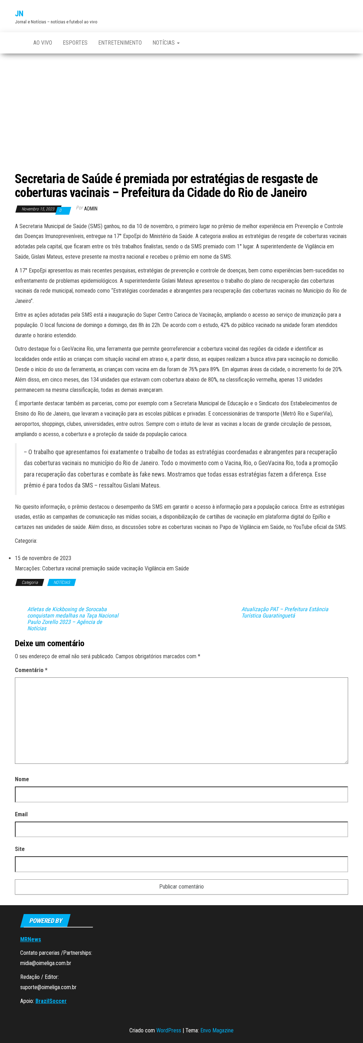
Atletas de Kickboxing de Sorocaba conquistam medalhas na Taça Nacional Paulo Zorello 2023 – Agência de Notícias (72, 619)
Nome (22, 779)
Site (20, 849)
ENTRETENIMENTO (120, 42)
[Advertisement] (181, 106)
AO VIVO (42, 42)
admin (90, 209)
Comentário (31, 670)
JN (19, 13)
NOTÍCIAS (164, 42)
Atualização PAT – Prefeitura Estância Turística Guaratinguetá (284, 612)
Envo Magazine (217, 1030)
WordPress (168, 1030)
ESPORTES (75, 42)
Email (21, 814)
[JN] (19, 42)
